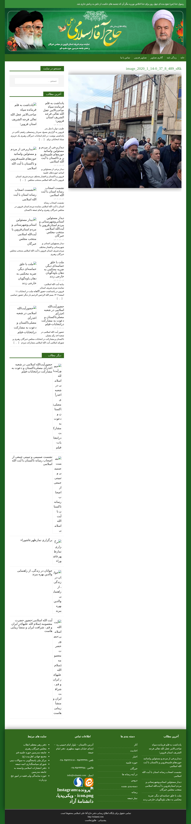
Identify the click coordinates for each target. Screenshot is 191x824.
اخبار (135, 756)
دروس (134, 780)
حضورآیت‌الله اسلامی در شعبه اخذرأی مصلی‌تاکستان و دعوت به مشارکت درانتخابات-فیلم (32, 368)
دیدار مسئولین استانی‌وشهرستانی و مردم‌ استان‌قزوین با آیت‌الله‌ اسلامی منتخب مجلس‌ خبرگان (163, 786)
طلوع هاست (91, 820)
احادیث (133, 750)
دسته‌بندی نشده (129, 786)
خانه (182, 57)
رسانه (134, 792)
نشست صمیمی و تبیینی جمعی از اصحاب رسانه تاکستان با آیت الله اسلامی (32, 460)
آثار (135, 744)
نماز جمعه (132, 798)
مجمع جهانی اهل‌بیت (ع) (34, 756)
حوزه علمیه (131, 762)
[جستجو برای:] (36, 81)
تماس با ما (125, 57)
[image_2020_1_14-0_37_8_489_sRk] (124, 185)
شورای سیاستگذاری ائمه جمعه (30, 764)
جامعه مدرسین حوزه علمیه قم (31, 752)
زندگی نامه (172, 57)
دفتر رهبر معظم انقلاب (34, 744)
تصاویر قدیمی (140, 57)
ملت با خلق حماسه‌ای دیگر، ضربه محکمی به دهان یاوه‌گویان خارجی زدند (54, 269)
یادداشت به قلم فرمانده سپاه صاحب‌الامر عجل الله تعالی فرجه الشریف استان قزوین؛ (165, 748)
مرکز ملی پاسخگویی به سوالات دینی (28, 760)
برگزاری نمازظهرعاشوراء (36, 540)
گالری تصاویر (157, 57)
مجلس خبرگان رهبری (35, 748)
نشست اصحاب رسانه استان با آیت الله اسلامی (52, 191)
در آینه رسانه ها (129, 774)
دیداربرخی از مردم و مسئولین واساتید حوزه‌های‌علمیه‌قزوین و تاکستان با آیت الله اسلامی (51, 154)
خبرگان (133, 768)
